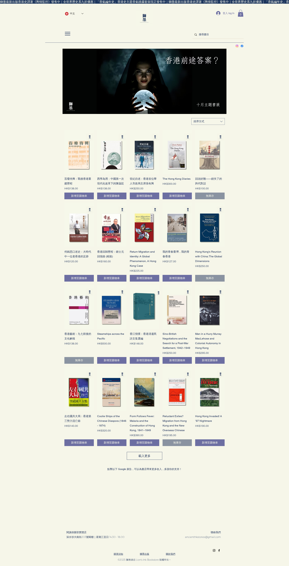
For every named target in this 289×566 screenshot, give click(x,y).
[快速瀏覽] (79, 152)
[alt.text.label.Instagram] (237, 46)
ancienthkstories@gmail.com (203, 537)
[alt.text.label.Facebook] (242, 46)
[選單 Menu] (67, 33)
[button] (241, 13)
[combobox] (208, 121)
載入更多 (144, 456)
